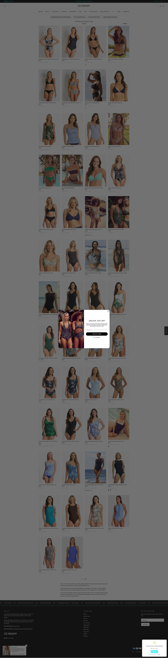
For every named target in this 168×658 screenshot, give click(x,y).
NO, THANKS (97, 337)
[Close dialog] (108, 311)
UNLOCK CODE (96, 334)
